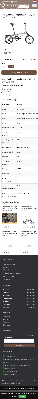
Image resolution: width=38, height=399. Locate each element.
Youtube (7, 322)
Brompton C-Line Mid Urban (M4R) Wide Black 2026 (29, 208)
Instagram (7, 319)
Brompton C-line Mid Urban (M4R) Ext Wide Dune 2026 (9, 233)
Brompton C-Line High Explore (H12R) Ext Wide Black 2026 (29, 233)
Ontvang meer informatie (19, 72)
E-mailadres (8, 338)
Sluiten (22, 396)
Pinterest (7, 325)
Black (4, 66)
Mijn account (7, 2)
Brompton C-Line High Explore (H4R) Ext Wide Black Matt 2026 (10, 208)
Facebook (7, 316)
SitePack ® (32, 381)
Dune (11, 66)
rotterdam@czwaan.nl (13, 273)
